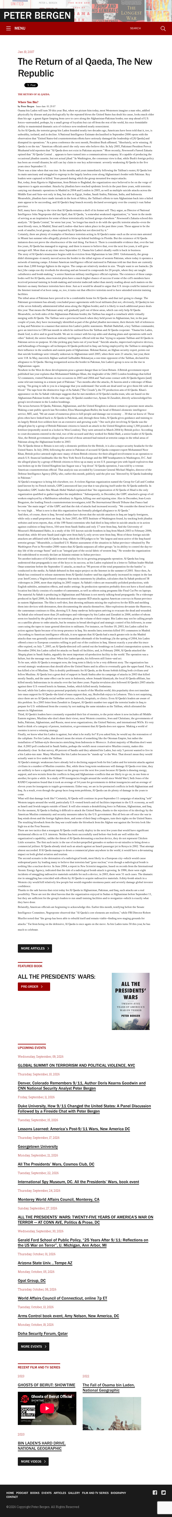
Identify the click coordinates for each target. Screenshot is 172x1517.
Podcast (22, 1493)
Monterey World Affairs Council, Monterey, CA (58, 1199)
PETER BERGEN (37, 15)
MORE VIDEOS (31, 1461)
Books (34, 1493)
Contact (12, 1497)
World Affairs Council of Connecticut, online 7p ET (62, 1298)
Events (47, 1493)
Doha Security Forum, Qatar (43, 1333)
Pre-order (30, 986)
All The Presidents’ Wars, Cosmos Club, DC (56, 1164)
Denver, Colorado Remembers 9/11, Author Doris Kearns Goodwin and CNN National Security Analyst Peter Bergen (82, 1085)
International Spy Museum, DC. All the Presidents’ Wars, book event (78, 1181)
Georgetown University (38, 1146)
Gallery (74, 1493)
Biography (118, 1493)
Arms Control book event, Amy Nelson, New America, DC (68, 1315)
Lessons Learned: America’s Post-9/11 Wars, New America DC (74, 1128)
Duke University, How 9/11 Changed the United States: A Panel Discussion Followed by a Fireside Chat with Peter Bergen (84, 1108)
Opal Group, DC (32, 1280)
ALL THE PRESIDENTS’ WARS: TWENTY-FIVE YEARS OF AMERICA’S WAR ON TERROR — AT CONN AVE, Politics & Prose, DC (85, 1220)
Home (10, 1493)
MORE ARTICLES (33, 948)
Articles (60, 1493)
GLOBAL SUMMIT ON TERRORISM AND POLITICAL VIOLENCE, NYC (76, 1065)
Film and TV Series (95, 1493)
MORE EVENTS (32, 1346)
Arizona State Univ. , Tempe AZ (45, 1262)
